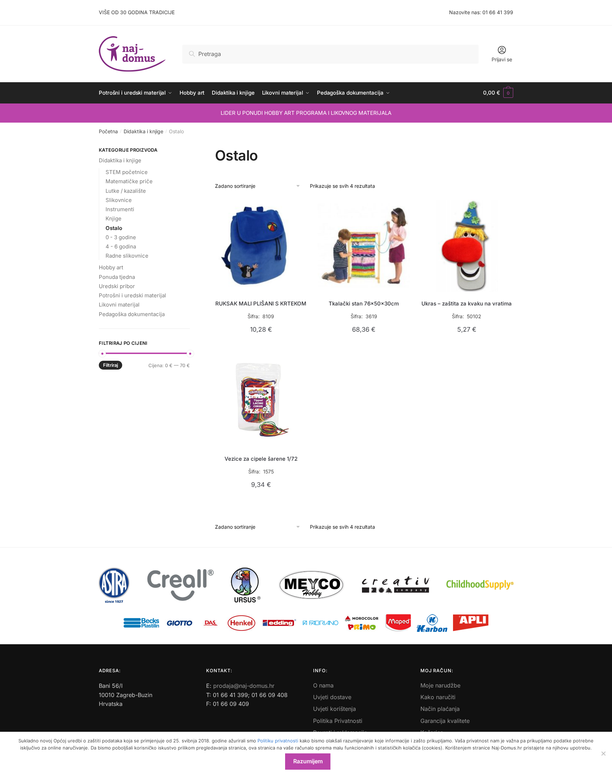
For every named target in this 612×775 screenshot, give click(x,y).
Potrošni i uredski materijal (132, 295)
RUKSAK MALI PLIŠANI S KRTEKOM (260, 303)
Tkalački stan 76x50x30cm (364, 303)
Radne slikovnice (127, 255)
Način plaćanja (440, 708)
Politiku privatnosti (277, 740)
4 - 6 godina (121, 246)
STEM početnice (127, 172)
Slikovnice (119, 200)
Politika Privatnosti (337, 720)
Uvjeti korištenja (334, 708)
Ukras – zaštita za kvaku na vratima (466, 303)
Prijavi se (502, 59)
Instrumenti (120, 209)
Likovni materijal (119, 304)
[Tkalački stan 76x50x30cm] (364, 246)
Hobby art (111, 267)
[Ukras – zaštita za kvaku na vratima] (467, 246)
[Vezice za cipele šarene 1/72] (261, 401)
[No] (603, 753)
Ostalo (114, 228)
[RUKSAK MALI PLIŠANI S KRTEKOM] (261, 246)
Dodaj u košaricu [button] (261, 346)
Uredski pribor (117, 286)
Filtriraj (110, 365)
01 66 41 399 (497, 12)
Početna (108, 131)
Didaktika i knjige (143, 131)
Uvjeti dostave (332, 697)
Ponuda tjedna (117, 277)
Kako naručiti (437, 697)
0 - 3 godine (121, 237)
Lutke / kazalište (126, 190)
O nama (323, 685)
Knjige (113, 218)
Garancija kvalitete (445, 720)
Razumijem (308, 761)
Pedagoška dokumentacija (132, 314)
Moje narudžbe (440, 685)
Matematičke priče (129, 181)
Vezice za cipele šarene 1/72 (261, 458)
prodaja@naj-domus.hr (243, 685)
